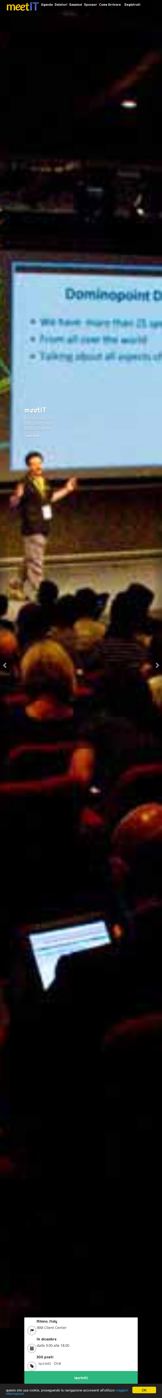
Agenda (47, 5)
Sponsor (90, 5)
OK (144, 1389)
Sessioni (75, 5)
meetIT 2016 (23, 7)
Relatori (61, 5)
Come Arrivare (110, 5)
